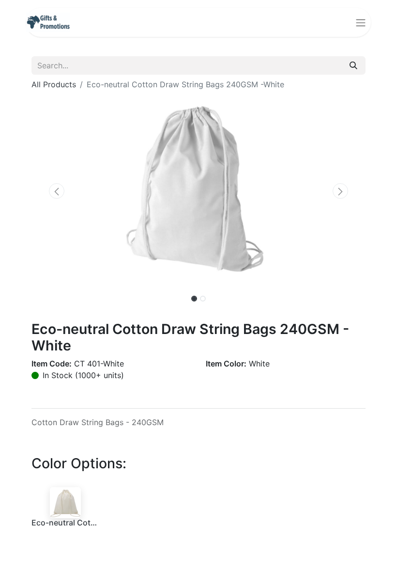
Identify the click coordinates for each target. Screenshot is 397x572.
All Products (53, 84)
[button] (56, 191)
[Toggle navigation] (361, 22)
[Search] (353, 65)
